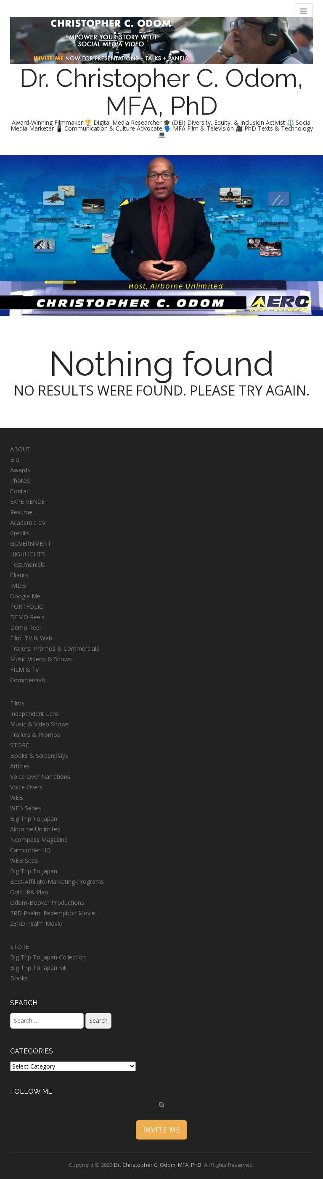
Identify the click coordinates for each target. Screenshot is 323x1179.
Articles (20, 766)
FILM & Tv (24, 669)
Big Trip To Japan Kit (38, 968)
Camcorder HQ (30, 850)
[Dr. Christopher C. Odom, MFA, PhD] (161, 40)
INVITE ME (161, 1129)
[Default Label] (161, 1105)
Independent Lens (34, 714)
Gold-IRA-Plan (29, 892)
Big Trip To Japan (33, 819)
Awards (20, 470)
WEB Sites (24, 861)
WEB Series (25, 808)
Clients (19, 575)
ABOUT (20, 449)
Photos (20, 481)
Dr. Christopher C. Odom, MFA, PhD (161, 92)
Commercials (28, 680)
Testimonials (27, 565)
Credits (19, 533)
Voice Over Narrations (40, 777)
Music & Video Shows (39, 724)
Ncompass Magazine (39, 840)
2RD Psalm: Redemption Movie (52, 913)
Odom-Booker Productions (47, 903)
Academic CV (27, 523)
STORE (19, 745)
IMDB (18, 586)
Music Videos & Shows (41, 659)
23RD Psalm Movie (36, 923)
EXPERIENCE (27, 502)
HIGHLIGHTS (27, 554)
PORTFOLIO (27, 606)
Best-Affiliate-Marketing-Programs (57, 882)
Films (17, 703)
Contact (21, 491)
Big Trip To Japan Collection (48, 957)
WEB (16, 798)
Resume (21, 512)
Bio (14, 460)
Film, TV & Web (31, 638)
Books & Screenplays (39, 756)
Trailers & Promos (35, 735)
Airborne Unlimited (35, 829)
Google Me (25, 596)
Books (19, 978)
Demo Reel (25, 627)
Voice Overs (26, 787)
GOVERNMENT (30, 544)
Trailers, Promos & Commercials (54, 648)
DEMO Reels (27, 617)
